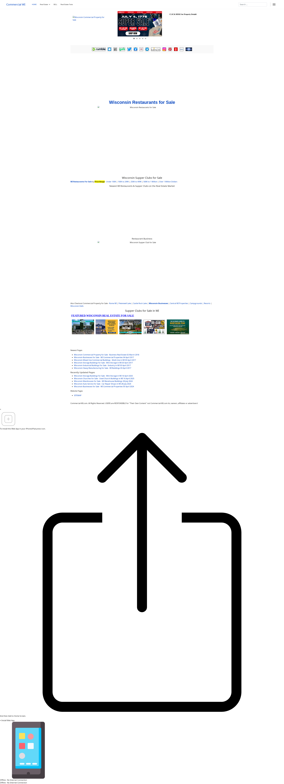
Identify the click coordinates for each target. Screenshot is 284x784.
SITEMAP (77, 395)
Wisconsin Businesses (158, 303)
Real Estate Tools (67, 4)
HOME (34, 4)
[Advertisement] (142, 70)
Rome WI (113, 303)
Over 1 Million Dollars (168, 181)
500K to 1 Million (150, 181)
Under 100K (111, 181)
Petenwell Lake (125, 303)
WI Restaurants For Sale (81, 181)
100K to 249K (123, 181)
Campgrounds (196, 303)
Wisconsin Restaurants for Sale (142, 102)
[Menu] (274, 4)
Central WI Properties (179, 303)
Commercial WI (15, 4)
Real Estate (44, 4)
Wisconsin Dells (77, 306)
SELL (55, 4)
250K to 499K (136, 181)
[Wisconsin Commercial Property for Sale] (94, 27)
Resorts (207, 303)
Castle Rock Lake (140, 303)
